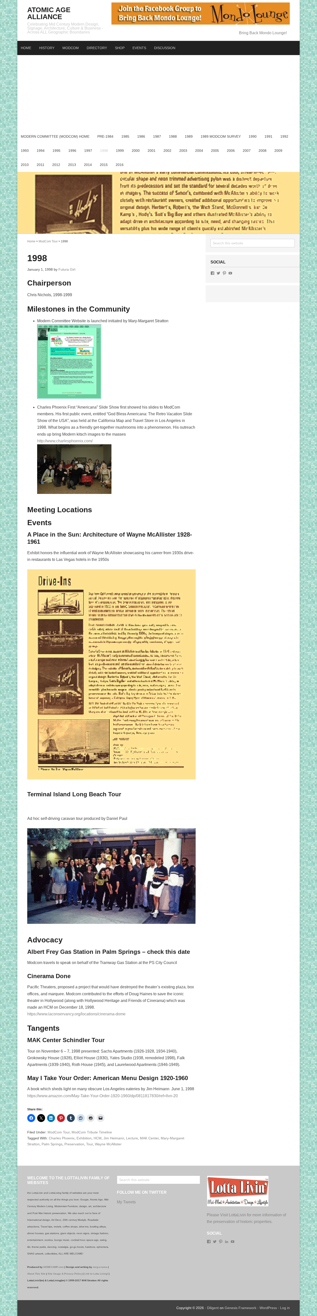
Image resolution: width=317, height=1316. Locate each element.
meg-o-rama (100, 1267)
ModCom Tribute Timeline (92, 1132)
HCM (98, 1138)
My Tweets (126, 1202)
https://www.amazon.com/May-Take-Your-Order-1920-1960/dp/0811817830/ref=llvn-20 (102, 1096)
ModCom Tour (59, 1132)
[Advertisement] (158, 92)
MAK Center (149, 1138)
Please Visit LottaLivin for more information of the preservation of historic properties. (246, 1218)
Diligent (213, 1308)
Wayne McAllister (108, 1144)
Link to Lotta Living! (96, 1273)
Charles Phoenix (62, 1138)
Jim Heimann (114, 1138)
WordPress (268, 1308)
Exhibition (84, 1138)
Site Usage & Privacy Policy (65, 1273)
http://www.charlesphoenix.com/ (65, 441)
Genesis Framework (240, 1308)
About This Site (36, 1273)
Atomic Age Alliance (49, 13)
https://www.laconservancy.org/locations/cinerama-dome (76, 1014)
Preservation (74, 1144)
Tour (89, 1144)
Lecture (132, 1138)
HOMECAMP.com (53, 1267)
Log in (285, 1308)
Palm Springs (52, 1144)
